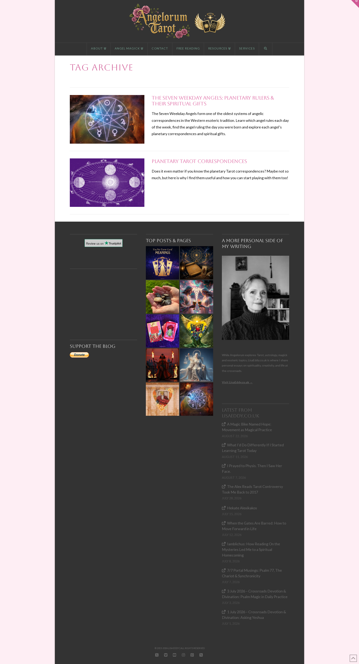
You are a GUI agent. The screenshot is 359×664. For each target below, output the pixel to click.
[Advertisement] (105, 297)
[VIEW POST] (107, 119)
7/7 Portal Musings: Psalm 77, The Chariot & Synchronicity (252, 573)
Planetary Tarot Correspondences (199, 161)
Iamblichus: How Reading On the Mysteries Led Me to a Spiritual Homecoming (251, 549)
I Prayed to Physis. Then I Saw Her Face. (252, 468)
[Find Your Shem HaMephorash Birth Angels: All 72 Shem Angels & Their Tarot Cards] (196, 262)
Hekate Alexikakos (242, 508)
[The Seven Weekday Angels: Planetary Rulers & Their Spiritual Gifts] (196, 399)
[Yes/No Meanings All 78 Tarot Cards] (162, 262)
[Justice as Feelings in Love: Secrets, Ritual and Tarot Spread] (196, 365)
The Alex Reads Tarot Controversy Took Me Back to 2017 (252, 489)
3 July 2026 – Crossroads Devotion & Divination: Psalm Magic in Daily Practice (255, 594)
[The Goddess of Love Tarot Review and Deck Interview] (162, 331)
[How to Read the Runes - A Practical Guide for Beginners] (162, 296)
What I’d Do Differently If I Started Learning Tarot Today (253, 448)
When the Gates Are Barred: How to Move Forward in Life (254, 526)
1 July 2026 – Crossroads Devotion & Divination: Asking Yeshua (254, 615)
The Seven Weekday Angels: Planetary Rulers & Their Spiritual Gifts (213, 101)
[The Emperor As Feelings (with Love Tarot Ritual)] (162, 399)
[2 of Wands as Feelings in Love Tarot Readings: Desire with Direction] (162, 365)
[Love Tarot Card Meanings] (196, 296)
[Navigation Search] (265, 49)
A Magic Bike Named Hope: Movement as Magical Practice (247, 427)
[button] (355, 4)
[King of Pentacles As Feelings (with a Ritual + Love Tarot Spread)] (196, 331)
